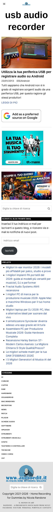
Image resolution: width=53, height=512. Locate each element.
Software (6, 426)
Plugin (4, 418)
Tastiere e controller (13, 446)
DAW (3, 389)
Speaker (5, 430)
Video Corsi (7, 454)
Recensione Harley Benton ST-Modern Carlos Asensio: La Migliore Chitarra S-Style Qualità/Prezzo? (27, 344)
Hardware (6, 393)
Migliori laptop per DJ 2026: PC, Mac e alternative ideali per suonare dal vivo (28, 313)
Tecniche (5, 450)
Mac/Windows (8, 401)
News (4, 409)
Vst (3, 458)
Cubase (5, 381)
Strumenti (6, 434)
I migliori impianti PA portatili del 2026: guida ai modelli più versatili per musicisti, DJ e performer (28, 279)
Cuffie (4, 385)
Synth (4, 442)
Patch (4, 413)
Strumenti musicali (11, 438)
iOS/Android (23, 80)
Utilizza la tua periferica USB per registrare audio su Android (26, 74)
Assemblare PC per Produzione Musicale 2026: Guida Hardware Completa (25, 332)
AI (2, 377)
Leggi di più (9, 102)
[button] (49, 208)
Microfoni (6, 405)
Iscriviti (9, 250)
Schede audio (8, 421)
